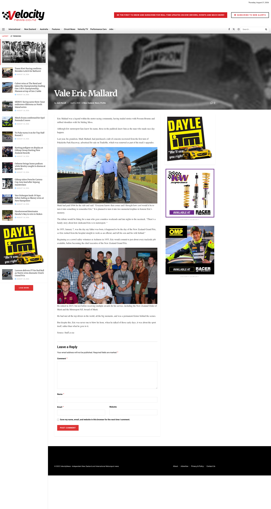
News (97, 103)
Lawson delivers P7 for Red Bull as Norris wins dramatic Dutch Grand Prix (29, 273)
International (14, 29)
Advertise (184, 466)
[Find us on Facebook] (229, 29)
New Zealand (30, 29)
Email (60, 407)
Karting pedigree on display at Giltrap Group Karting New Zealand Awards (29, 150)
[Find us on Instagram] (239, 29)
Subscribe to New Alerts (251, 15)
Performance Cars (98, 29)
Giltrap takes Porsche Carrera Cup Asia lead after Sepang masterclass (28, 182)
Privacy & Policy (197, 466)
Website (113, 406)
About (175, 466)
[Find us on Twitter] (234, 29)
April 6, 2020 (75, 103)
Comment (62, 358)
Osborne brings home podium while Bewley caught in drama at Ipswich (30, 166)
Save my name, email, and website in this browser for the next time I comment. (95, 419)
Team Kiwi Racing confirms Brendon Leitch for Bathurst (28, 69)
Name (60, 394)
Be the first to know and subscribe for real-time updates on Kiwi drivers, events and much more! (170, 15)
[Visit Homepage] (23, 15)
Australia (44, 29)
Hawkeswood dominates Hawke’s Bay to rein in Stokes (28, 212)
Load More (24, 288)
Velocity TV (83, 29)
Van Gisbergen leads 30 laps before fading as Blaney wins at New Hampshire (29, 198)
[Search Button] (266, 29)
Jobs (111, 29)
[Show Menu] (3, 29)
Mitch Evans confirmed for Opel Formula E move (30, 119)
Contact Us (210, 466)
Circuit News (69, 29)
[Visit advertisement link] (24, 245)
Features (56, 29)
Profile (103, 103)
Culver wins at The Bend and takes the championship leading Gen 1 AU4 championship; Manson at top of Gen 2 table (30, 87)
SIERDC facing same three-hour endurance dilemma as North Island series (30, 104)
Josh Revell (61, 103)
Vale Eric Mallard (13, 55)
